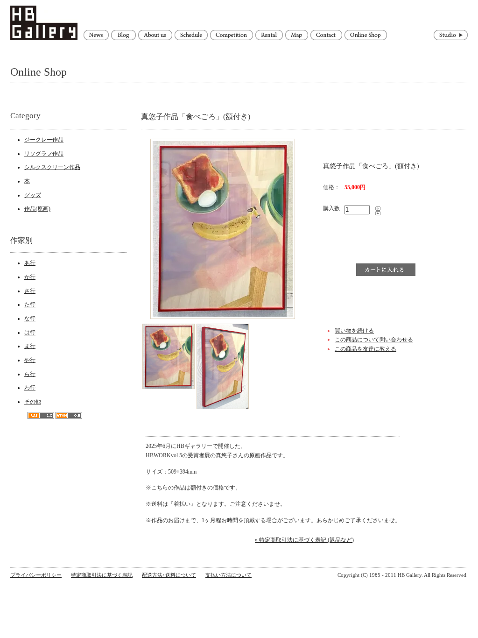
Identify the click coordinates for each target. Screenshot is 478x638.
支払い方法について (228, 575)
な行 (29, 318)
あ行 (29, 263)
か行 (29, 277)
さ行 (29, 291)
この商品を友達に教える (365, 349)
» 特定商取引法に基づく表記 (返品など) (304, 540)
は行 (29, 332)
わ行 (29, 387)
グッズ (32, 195)
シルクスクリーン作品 (52, 167)
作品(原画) (37, 209)
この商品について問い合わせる (374, 339)
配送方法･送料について (169, 575)
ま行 (29, 346)
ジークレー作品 (43, 139)
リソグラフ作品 (43, 153)
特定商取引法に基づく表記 (102, 575)
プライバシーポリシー (36, 575)
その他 (32, 401)
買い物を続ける (354, 330)
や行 (29, 360)
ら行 (29, 374)
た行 (29, 304)
